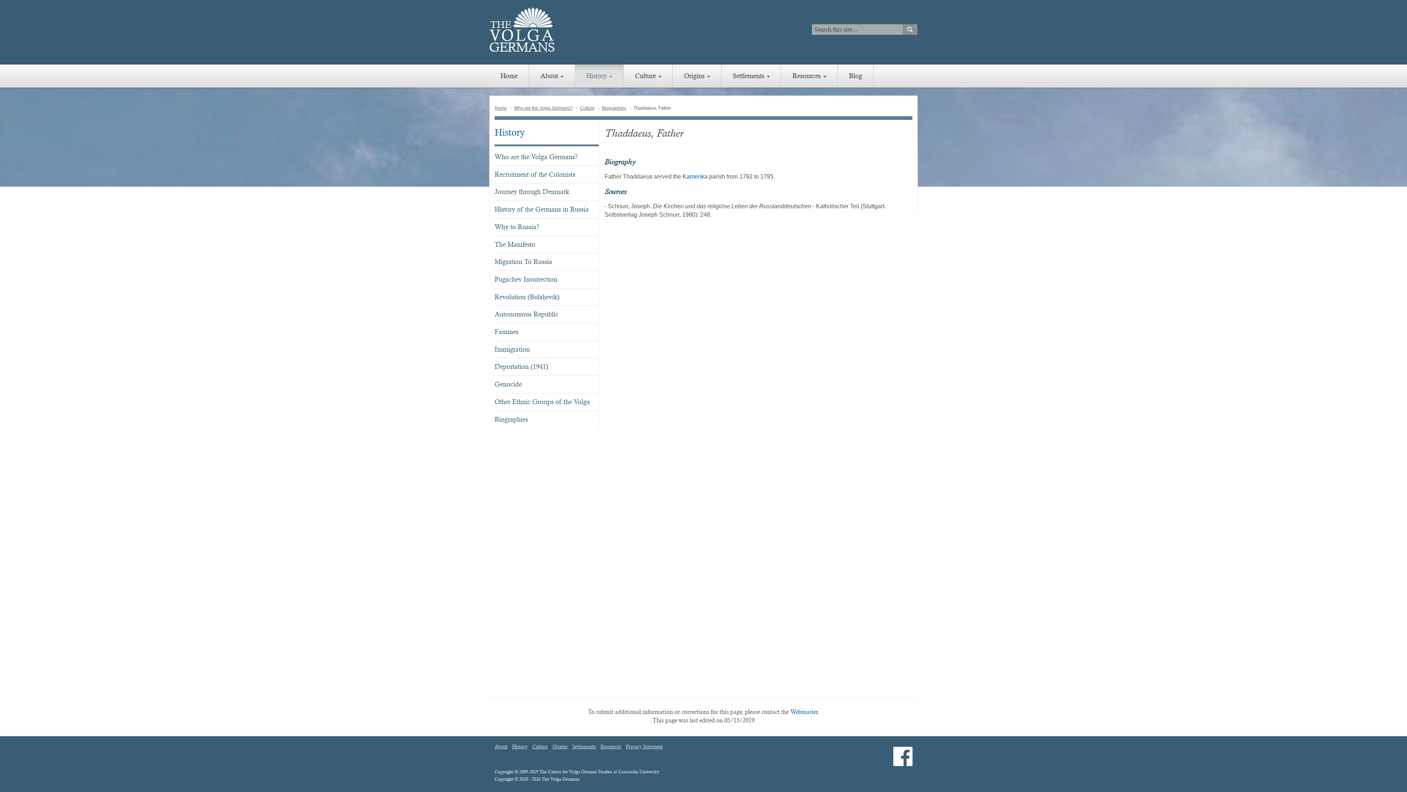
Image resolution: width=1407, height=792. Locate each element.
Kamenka (695, 176)
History (597, 76)
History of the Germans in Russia (542, 209)
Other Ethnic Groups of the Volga (542, 402)
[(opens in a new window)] (903, 762)
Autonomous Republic (526, 314)
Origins (695, 76)
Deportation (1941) (521, 366)
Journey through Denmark (532, 191)
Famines (506, 332)
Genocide (508, 384)
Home (509, 76)
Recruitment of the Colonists (535, 174)
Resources (808, 76)
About (550, 76)
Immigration (512, 349)
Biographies (614, 108)
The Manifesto (515, 244)
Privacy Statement (644, 746)
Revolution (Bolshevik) (527, 297)
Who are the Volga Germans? (543, 108)
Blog (855, 76)
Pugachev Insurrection (526, 279)
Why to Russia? (517, 227)
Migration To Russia (523, 261)
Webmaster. (804, 711)
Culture (646, 76)
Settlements (749, 76)
